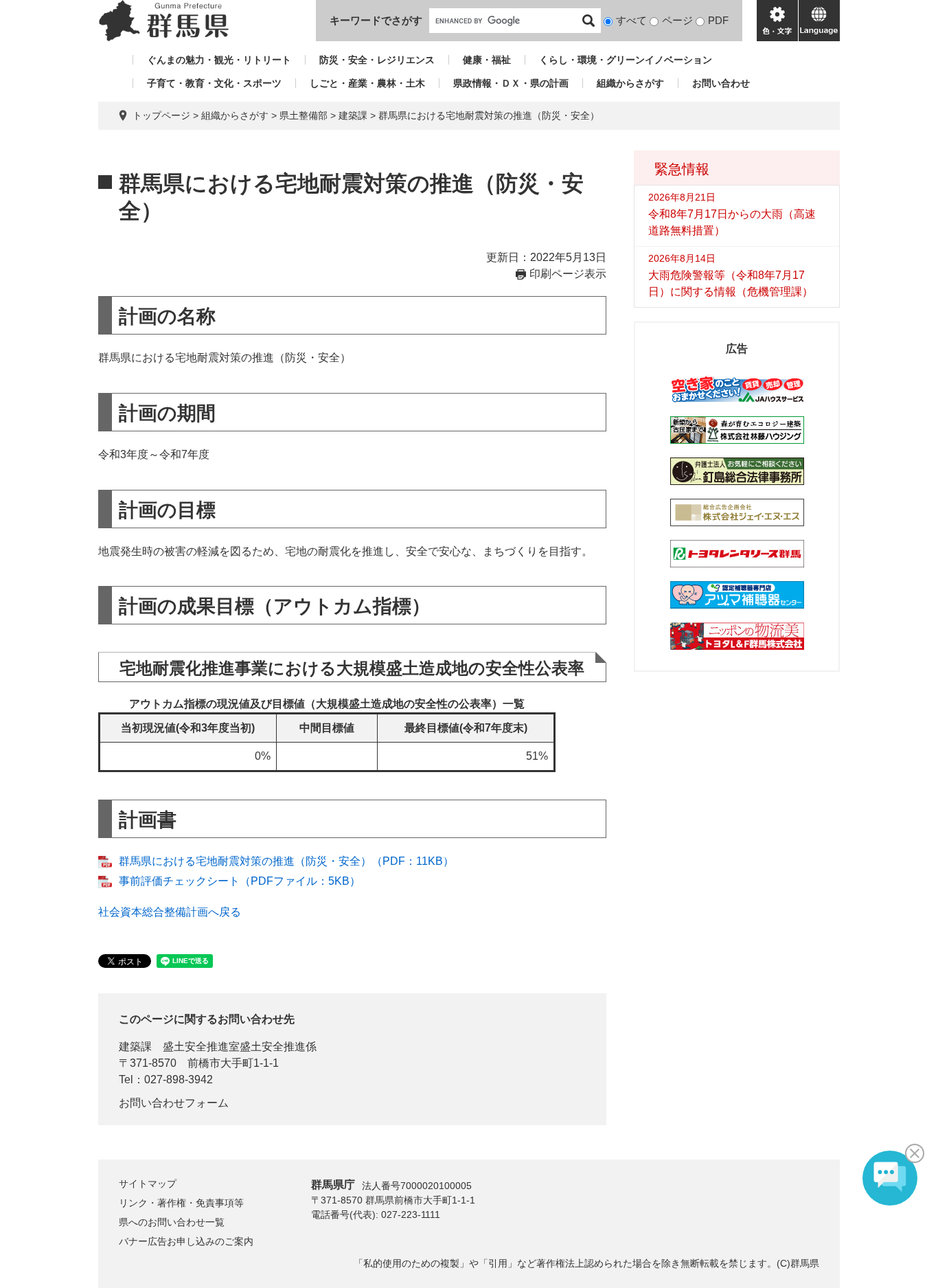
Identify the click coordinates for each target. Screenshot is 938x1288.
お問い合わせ (721, 83)
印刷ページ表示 (567, 274)
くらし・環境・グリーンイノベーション (625, 60)
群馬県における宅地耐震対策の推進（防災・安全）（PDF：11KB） (286, 861)
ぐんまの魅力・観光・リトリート (219, 60)
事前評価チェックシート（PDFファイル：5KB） (240, 881)
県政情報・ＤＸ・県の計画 (511, 83)
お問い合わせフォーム (174, 1103)
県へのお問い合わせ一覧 (172, 1222)
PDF (718, 20)
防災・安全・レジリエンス (377, 60)
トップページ (161, 115)
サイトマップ (147, 1183)
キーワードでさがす (376, 20)
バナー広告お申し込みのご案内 (186, 1241)
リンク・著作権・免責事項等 (181, 1202)
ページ (677, 20)
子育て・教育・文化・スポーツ (214, 83)
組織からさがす (630, 83)
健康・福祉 (487, 60)
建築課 (353, 115)
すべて (631, 20)
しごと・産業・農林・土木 (367, 83)
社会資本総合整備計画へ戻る (169, 912)
